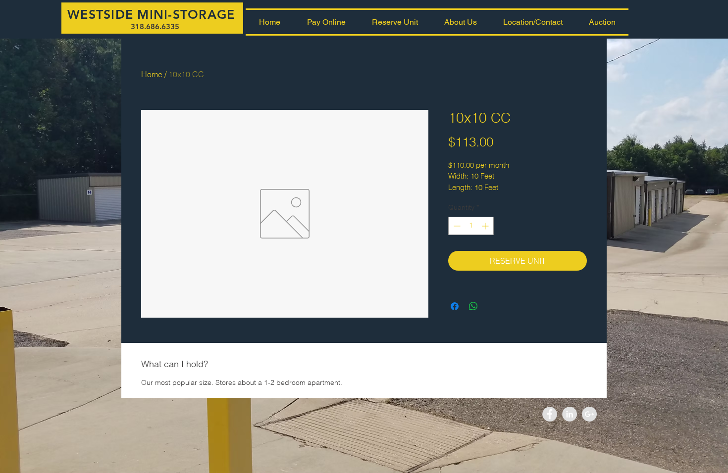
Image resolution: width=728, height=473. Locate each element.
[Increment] (486, 226)
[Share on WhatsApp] (473, 306)
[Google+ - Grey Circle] (589, 414)
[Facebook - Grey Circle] (549, 414)
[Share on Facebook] (455, 306)
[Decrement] (456, 226)
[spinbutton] (471, 226)
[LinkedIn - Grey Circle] (569, 414)
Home (151, 74)
